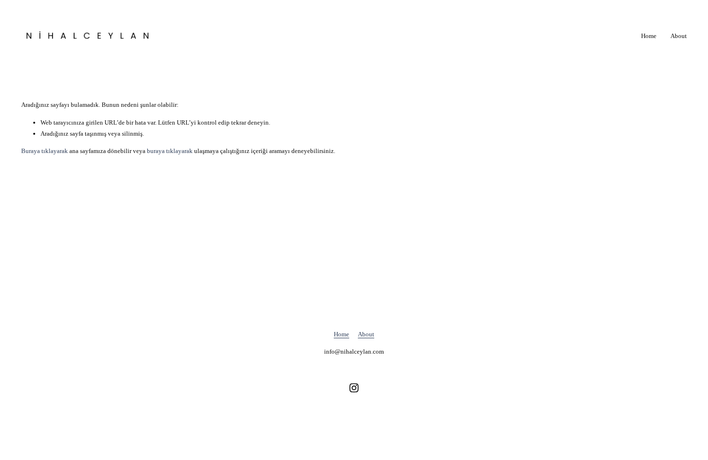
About (678, 35)
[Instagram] (354, 388)
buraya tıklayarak (170, 150)
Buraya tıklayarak (44, 150)
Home (648, 35)
